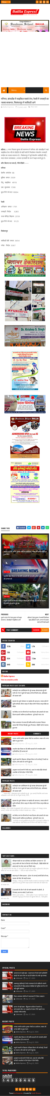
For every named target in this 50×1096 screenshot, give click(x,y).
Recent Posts (13, 734)
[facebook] (37, 2)
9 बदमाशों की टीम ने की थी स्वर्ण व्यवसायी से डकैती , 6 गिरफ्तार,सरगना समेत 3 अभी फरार (28, 891)
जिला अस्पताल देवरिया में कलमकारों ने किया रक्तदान (29, 996)
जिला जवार (34, 107)
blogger (45, 630)
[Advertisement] (25, 61)
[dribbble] (23, 1089)
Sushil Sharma (36, 1093)
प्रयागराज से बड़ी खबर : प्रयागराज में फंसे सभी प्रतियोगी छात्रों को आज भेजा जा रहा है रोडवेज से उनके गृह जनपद (30, 974)
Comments (37, 734)
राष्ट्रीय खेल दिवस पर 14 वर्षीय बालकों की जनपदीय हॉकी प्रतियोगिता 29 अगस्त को (25, 577)
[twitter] (40, 2)
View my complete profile (9, 679)
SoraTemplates (18, 1093)
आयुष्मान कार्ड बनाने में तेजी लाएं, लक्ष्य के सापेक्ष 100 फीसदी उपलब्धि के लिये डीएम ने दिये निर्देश (30, 770)
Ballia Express (9, 676)
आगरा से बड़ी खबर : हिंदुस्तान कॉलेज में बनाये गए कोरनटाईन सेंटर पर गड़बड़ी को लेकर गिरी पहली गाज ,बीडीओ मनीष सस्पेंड (29, 1009)
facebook (36, 630)
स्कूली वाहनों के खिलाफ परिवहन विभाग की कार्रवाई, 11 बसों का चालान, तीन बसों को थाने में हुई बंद (25, 602)
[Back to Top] (34, 1089)
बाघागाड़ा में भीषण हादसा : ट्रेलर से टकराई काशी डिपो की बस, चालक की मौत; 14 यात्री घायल (31, 876)
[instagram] (44, 2)
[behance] (47, 2)
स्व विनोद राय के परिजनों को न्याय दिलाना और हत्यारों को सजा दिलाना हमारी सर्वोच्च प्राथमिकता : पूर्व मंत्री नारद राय (30, 713)
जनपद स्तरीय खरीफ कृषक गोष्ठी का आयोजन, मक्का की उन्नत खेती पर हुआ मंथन (25, 552)
